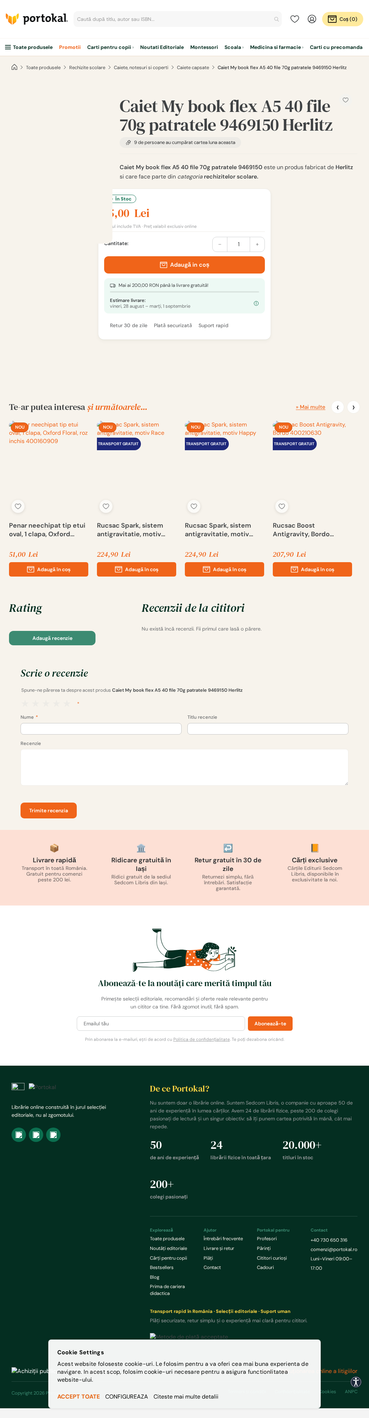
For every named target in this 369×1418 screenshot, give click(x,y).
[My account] (312, 19)
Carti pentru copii (109, 47)
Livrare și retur (219, 1248)
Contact (212, 1267)
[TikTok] (53, 1135)
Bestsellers (162, 1267)
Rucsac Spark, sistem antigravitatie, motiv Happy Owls (218, 529)
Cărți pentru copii (168, 1258)
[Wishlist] (295, 19)
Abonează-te (270, 1023)
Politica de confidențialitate (201, 1039)
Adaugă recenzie (52, 638)
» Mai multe (310, 407)
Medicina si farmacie (275, 47)
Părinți (264, 1248)
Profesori (267, 1239)
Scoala (232, 47)
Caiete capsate (193, 67)
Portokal (37, 19)
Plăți (208, 1258)
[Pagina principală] (14, 67)
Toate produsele (33, 47)
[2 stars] (35, 704)
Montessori (204, 47)
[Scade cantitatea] (220, 244)
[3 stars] (45, 704)
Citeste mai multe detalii (186, 1396)
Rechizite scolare (87, 67)
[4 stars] (56, 704)
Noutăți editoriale (168, 1248)
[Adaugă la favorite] (18, 506)
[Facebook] (19, 1135)
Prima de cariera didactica (167, 1289)
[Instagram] (36, 1135)
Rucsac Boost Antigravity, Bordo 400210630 (301, 529)
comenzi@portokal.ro (334, 1249)
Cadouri (265, 1267)
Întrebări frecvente (223, 1239)
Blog (154, 1277)
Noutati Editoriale (162, 47)
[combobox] (178, 19)
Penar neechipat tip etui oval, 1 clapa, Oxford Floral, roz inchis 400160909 (47, 529)
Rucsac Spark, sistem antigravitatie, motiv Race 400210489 (130, 529)
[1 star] (25, 704)
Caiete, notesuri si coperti (141, 67)
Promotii (70, 47)
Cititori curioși (272, 1258)
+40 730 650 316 (329, 1240)
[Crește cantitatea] (257, 244)
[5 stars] (66, 704)
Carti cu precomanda (336, 47)
